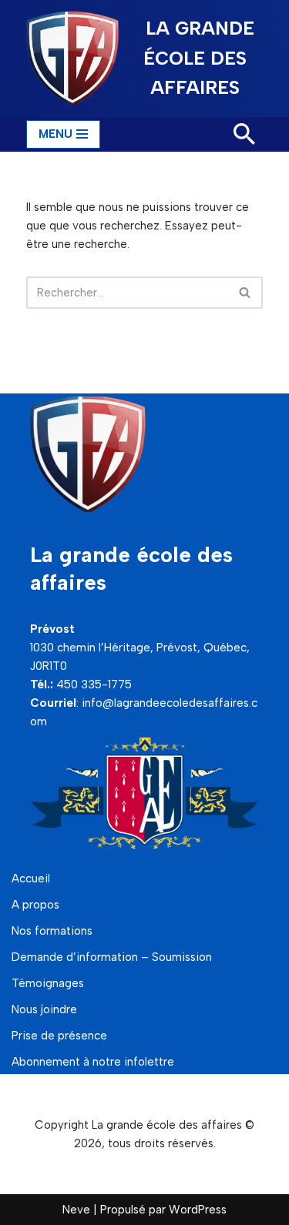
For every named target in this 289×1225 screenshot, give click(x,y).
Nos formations (52, 931)
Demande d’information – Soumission (112, 957)
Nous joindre (44, 1009)
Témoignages (48, 983)
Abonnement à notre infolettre (93, 1062)
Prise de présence (59, 1036)
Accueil (31, 878)
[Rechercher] (244, 134)
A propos (35, 905)
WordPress (198, 1210)
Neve (76, 1210)
